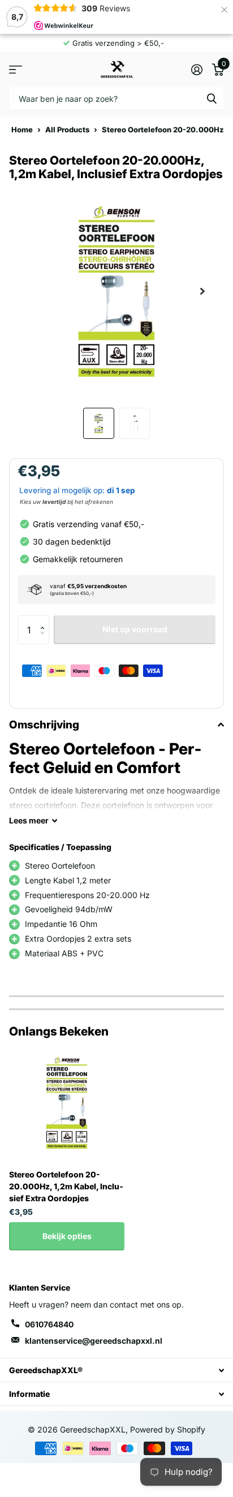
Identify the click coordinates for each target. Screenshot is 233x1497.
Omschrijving (44, 724)
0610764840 (49, 1324)
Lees (29, 820)
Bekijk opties (67, 1236)
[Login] (196, 69)
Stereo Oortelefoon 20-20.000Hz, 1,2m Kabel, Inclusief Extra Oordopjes (66, 1186)
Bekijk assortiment (15, 69)
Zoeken (211, 98)
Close (116, 1370)
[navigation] (98, 423)
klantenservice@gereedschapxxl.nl (93, 1340)
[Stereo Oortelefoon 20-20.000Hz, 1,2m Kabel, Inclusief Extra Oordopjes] (66, 1103)
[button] (45, 619)
